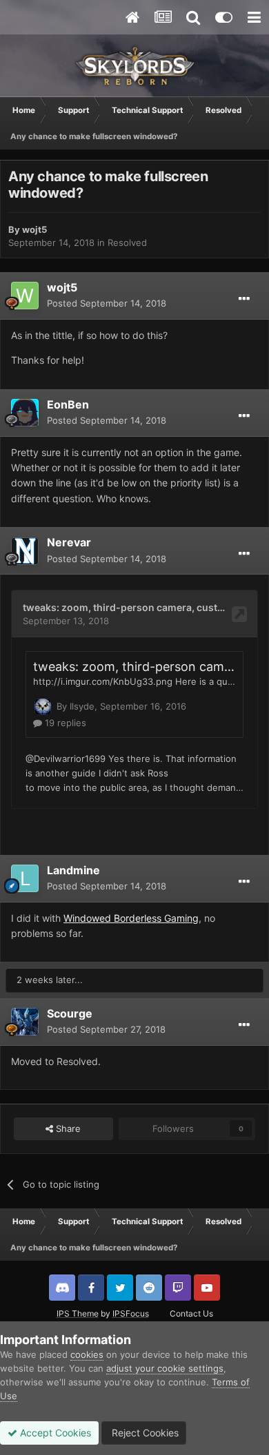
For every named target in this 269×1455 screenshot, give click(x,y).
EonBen (68, 404)
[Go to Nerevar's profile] (25, 551)
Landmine (73, 870)
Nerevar (69, 542)
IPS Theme (78, 1313)
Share (67, 1128)
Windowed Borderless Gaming (131, 918)
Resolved (127, 242)
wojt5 (34, 229)
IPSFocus (130, 1313)
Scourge (69, 1013)
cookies (86, 1354)
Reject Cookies (144, 1432)
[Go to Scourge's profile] (25, 1021)
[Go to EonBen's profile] (25, 412)
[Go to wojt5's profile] (25, 295)
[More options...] (244, 299)
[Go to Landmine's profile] (25, 878)
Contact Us (191, 1313)
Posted (106, 303)
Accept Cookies (54, 1432)
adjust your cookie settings (164, 1368)
